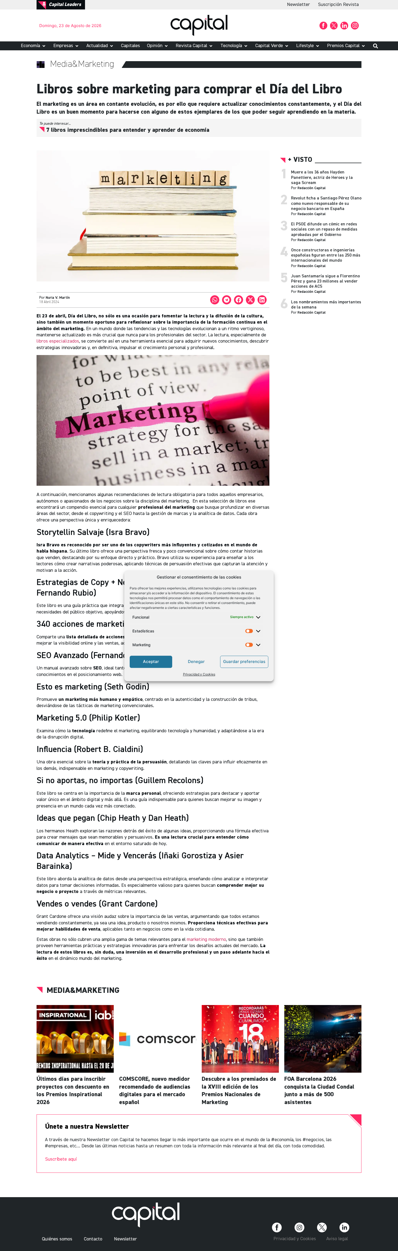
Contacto (93, 1239)
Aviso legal (337, 1238)
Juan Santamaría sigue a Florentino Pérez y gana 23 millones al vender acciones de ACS (325, 281)
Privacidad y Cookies (199, 674)
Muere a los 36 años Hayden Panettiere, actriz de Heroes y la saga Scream (322, 177)
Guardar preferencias (244, 661)
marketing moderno (206, 939)
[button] (33, 45)
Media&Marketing (83, 991)
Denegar (196, 661)
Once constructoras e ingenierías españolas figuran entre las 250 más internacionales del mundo (325, 255)
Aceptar (151, 661)
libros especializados (58, 341)
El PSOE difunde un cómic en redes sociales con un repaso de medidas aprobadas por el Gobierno (324, 229)
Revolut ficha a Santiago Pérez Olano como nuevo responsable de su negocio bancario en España (326, 203)
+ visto (300, 160)
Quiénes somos (57, 1239)
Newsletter (298, 4)
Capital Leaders (65, 4)
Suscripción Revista (338, 4)
